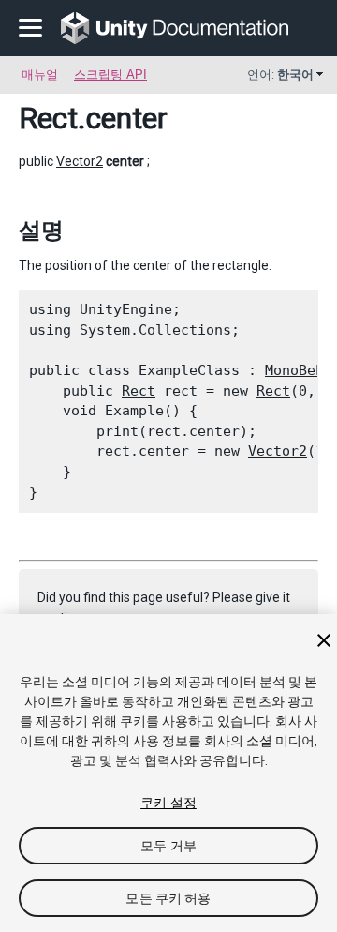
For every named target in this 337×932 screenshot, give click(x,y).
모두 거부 (168, 845)
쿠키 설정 (168, 802)
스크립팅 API (110, 75)
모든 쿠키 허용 (168, 898)
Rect (48, 118)
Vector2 (79, 161)
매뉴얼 (40, 75)
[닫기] (324, 640)
